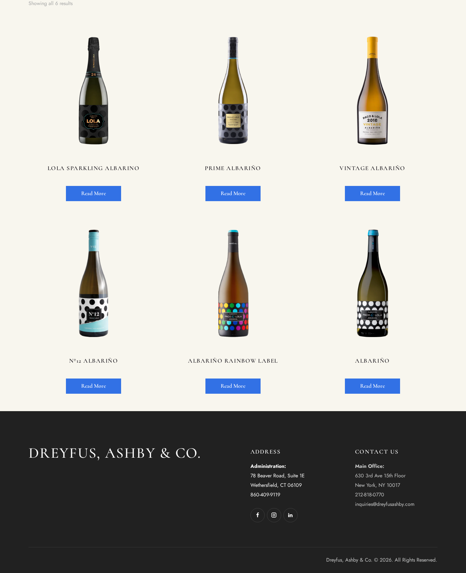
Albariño (372, 360)
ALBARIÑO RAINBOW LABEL (233, 360)
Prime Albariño (233, 168)
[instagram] (274, 515)
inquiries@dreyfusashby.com (384, 504)
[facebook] (257, 515)
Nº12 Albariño (93, 360)
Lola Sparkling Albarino (94, 168)
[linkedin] (290, 515)
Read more (93, 193)
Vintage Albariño (372, 168)
